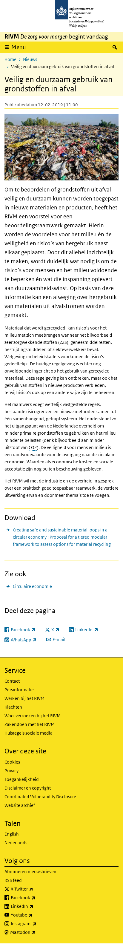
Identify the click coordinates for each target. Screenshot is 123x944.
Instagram (37, 923)
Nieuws (30, 59)
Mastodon (36, 932)
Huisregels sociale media (28, 733)
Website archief (19, 805)
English (11, 834)
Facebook (36, 897)
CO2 (33, 447)
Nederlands (15, 842)
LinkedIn (35, 906)
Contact (12, 681)
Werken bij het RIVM (24, 698)
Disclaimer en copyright (27, 788)
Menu (18, 47)
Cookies (12, 762)
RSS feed (13, 880)
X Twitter (35, 889)
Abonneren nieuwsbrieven (30, 871)
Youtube (35, 915)
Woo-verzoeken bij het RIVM (32, 715)
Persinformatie (19, 689)
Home (10, 59)
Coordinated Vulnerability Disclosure (40, 796)
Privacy (11, 770)
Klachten (13, 707)
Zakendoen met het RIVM (29, 724)
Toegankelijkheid (21, 779)
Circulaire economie (32, 586)
